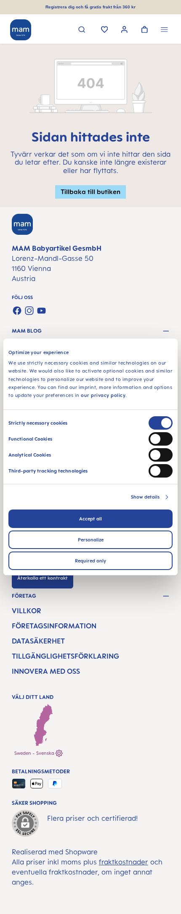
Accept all (90, 519)
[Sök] (82, 30)
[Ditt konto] (124, 30)
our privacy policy (103, 395)
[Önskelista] (104, 30)
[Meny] (164, 30)
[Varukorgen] (144, 30)
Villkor (26, 611)
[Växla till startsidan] (20, 29)
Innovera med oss (46, 671)
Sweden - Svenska (35, 753)
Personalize (91, 540)
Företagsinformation (54, 626)
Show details (145, 497)
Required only (90, 561)
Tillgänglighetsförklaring (65, 656)
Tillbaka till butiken (90, 191)
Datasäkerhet (38, 641)
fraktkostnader (123, 862)
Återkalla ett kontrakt (42, 578)
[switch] (161, 439)
